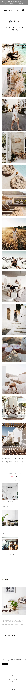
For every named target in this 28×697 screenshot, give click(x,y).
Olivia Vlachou (12, 469)
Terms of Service (14, 685)
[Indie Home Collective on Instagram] (16, 476)
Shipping (14, 675)
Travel (13, 473)
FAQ (14, 677)
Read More (5, 506)
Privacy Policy (14, 681)
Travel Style (18, 473)
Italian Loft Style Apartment (8, 501)
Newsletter (14, 683)
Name (2, 638)
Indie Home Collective (11, 694)
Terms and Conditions (14, 679)
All (2, 569)
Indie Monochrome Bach (7, 528)
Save (13, 476)
